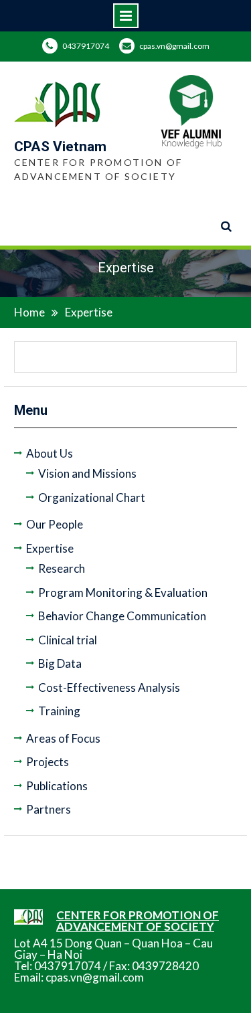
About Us (49, 453)
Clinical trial (67, 640)
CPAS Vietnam (60, 147)
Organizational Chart (91, 497)
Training (59, 711)
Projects (47, 762)
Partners (48, 809)
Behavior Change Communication (122, 616)
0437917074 (85, 46)
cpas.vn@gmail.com (174, 46)
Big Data (60, 663)
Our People (54, 524)
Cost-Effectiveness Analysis (109, 687)
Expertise (50, 548)
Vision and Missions (87, 473)
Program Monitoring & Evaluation (122, 592)
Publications (57, 786)
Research (61, 568)
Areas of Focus (63, 738)
